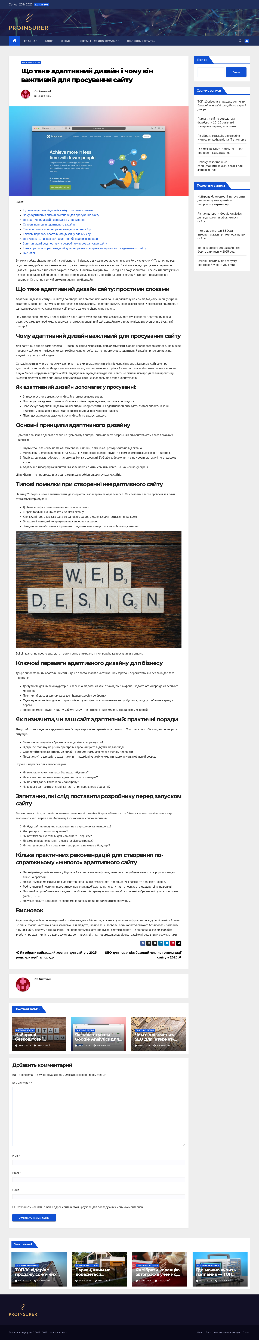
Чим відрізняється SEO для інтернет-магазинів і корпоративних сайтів (221, 234)
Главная (30, 41)
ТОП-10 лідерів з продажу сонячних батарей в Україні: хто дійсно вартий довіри (222, 105)
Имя (16, 1155)
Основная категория (27, 1265)
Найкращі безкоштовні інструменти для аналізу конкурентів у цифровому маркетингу (221, 200)
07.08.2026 (25, 1280)
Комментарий (22, 1082)
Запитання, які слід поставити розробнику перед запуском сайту (65, 243)
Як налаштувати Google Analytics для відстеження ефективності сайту (220, 217)
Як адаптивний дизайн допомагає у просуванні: (54, 219)
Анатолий (45, 91)
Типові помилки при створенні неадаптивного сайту (57, 229)
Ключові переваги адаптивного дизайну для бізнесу (57, 234)
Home (200, 1332)
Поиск (202, 60)
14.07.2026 (145, 1280)
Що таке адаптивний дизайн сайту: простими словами (58, 210)
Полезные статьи (141, 41)
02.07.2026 (206, 1280)
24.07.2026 (85, 1280)
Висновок (29, 253)
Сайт (15, 1190)
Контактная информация (98, 41)
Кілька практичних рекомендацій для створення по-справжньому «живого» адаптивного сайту (84, 248)
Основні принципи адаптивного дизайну (49, 224)
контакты (61, 1332)
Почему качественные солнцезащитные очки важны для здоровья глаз (220, 166)
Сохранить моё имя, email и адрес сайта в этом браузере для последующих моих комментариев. (80, 1207)
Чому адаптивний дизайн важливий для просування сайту (61, 215)
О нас (65, 41)
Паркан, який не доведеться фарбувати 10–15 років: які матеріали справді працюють (217, 122)
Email (16, 1172)
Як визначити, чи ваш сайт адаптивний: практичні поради (60, 238)
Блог (49, 41)
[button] (240, 40)
